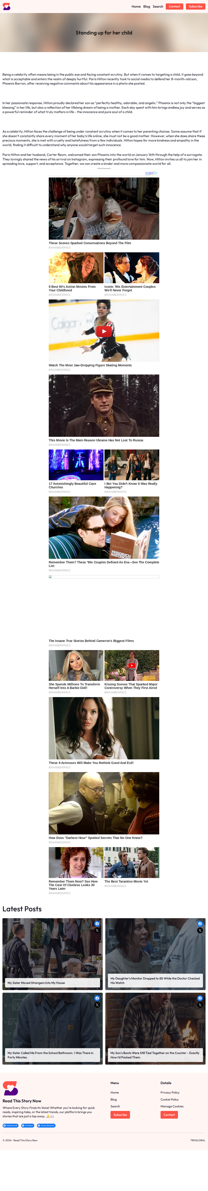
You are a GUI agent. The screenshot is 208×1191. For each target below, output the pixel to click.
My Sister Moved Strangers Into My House (36, 983)
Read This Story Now (22, 1100)
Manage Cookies (172, 1106)
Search (115, 1106)
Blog (113, 1099)
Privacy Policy (170, 1092)
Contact (174, 6)
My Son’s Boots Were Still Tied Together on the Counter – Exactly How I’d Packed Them (154, 1055)
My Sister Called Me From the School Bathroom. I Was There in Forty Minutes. (50, 1055)
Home (114, 1092)
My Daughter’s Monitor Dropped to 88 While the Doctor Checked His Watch (155, 980)
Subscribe (195, 6)
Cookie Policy (170, 1099)
